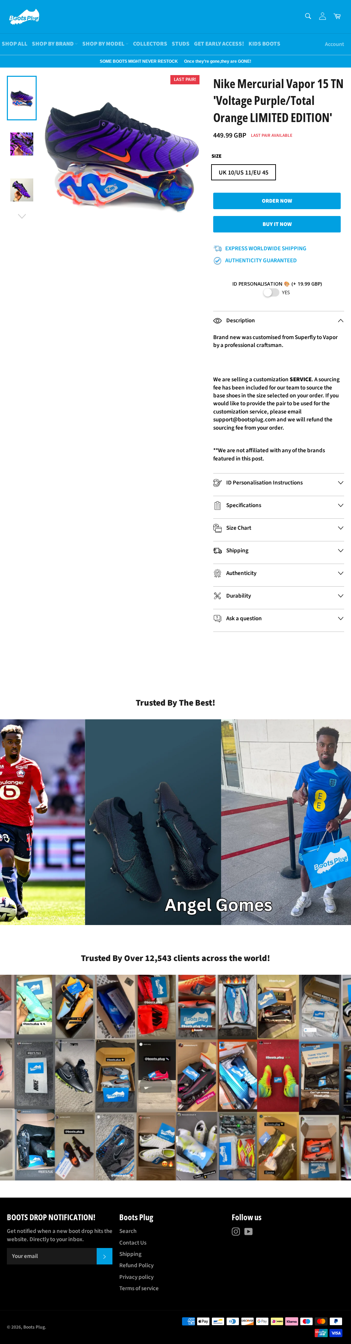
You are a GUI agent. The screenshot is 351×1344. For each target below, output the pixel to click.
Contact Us (132, 1243)
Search (127, 1231)
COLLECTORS (150, 44)
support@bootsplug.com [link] (244, 420)
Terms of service (139, 1288)
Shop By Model (103, 44)
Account (334, 44)
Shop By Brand (53, 44)
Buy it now (277, 224)
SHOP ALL (14, 44)
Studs (181, 44)
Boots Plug (34, 1327)
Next (3, 61)
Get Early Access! (219, 44)
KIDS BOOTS (264, 44)
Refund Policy (136, 1265)
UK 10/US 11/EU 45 (243, 172)
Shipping (130, 1254)
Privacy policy (136, 1277)
